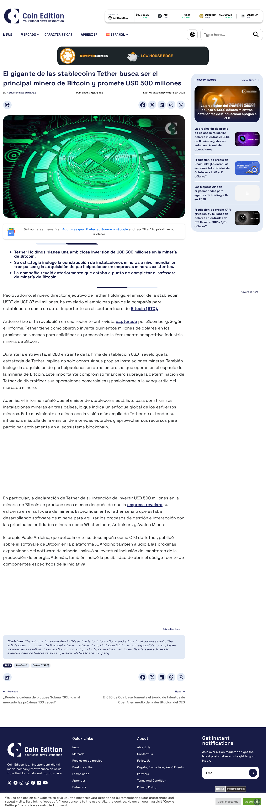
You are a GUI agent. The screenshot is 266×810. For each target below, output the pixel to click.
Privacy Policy (146, 787)
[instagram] (21, 783)
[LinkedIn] (162, 105)
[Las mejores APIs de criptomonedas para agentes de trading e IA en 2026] (247, 193)
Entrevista (79, 787)
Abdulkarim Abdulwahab (21, 92)
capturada (126, 321)
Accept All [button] (251, 801)
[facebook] (33, 783)
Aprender (89, 34)
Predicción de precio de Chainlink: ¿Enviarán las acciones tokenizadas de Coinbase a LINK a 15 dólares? (212, 168)
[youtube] (45, 783)
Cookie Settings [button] (228, 801)
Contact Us (145, 754)
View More (249, 80)
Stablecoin (21, 665)
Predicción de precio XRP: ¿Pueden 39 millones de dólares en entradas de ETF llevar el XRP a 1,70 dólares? (213, 218)
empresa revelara (145, 504)
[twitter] (9, 783)
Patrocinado (80, 774)
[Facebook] (142, 105)
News (7, 34)
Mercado (28, 34)
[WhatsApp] (181, 105)
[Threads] (171, 105)
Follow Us (143, 760)
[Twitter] (152, 105)
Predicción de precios (87, 760)
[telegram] (15, 783)
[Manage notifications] (257, 802)
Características (58, 34)
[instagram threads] (27, 783)
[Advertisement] (94, 465)
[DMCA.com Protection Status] (230, 789)
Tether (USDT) (40, 665)
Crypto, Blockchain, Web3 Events (160, 767)
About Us (143, 747)
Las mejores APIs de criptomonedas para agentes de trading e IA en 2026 (211, 193)
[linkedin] (39, 783)
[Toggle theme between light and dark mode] (192, 34)
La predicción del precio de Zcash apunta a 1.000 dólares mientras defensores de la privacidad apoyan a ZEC (227, 112)
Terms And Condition (151, 780)
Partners (143, 774)
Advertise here (171, 629)
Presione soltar (82, 767)
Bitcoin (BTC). (144, 308)
